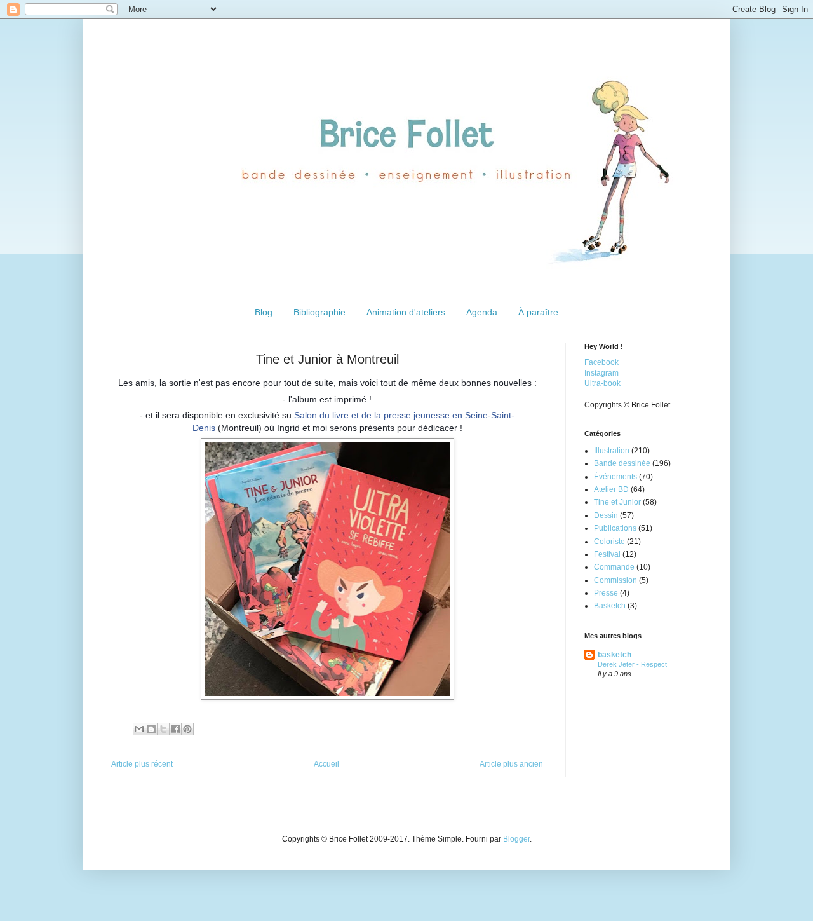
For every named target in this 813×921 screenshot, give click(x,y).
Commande (614, 567)
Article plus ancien (511, 764)
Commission (615, 580)
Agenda (481, 312)
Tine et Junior (617, 502)
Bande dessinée (622, 463)
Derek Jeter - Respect (632, 664)
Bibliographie (319, 312)
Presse (606, 593)
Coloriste (609, 541)
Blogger (516, 839)
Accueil (326, 764)
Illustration (611, 450)
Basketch (610, 605)
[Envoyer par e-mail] (139, 729)
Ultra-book (602, 383)
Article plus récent (142, 764)
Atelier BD (611, 489)
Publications (615, 528)
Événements (615, 476)
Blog (263, 312)
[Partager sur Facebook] (175, 729)
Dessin (606, 515)
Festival (607, 554)
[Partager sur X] (163, 729)
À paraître (538, 312)
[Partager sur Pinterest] (187, 729)
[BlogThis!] (151, 729)
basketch (614, 654)
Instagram (601, 373)
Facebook (601, 362)
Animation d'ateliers (405, 312)
